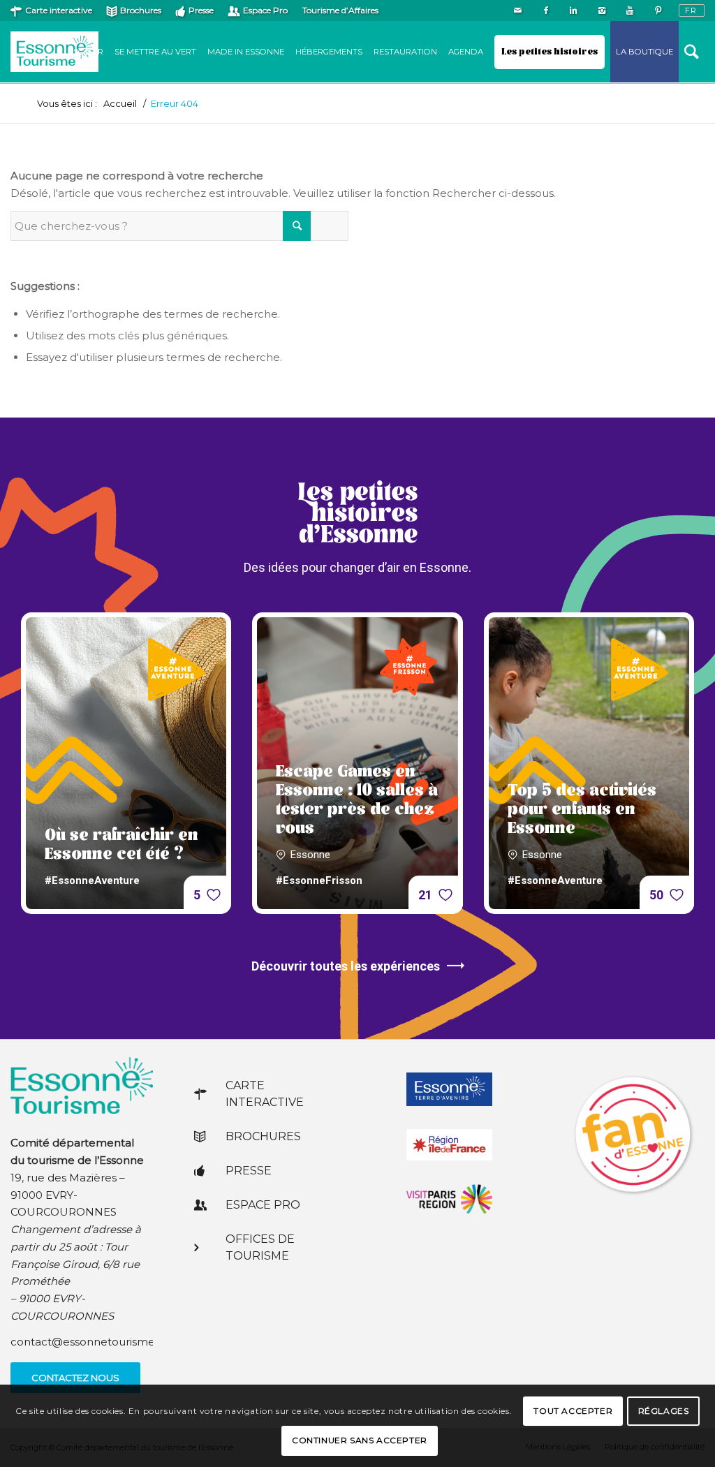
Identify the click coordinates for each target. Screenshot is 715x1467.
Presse (201, 10)
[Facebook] (546, 10)
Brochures (140, 10)
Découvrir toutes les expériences (345, 966)
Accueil (120, 103)
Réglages (663, 1411)
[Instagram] (601, 10)
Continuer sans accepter (359, 1440)
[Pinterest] (657, 10)
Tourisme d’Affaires (340, 10)
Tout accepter (572, 1411)
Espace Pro (265, 10)
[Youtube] (629, 10)
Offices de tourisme (260, 1247)
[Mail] (518, 10)
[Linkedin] (573, 10)
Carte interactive (58, 10)
